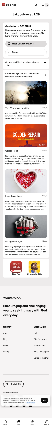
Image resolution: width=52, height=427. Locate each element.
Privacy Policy (30, 402)
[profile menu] (45, 4)
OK (44, 400)
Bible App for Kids (34, 274)
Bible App (16, 274)
